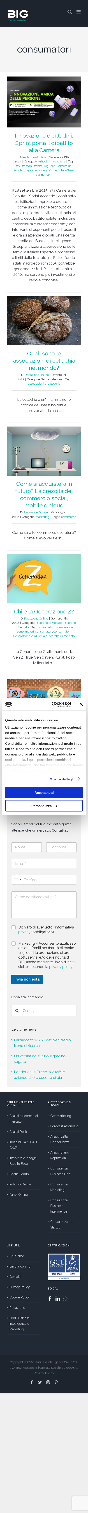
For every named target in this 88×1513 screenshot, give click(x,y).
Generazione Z (23, 636)
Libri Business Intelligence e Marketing (19, 1323)
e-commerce (67, 517)
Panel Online (18, 1194)
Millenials (40, 636)
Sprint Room (44, 174)
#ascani (27, 166)
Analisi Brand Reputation (59, 1155)
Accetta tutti (44, 793)
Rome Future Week (62, 170)
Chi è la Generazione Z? (44, 611)
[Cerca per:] (44, 1010)
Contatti (15, 1277)
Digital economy (36, 170)
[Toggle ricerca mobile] (69, 11)
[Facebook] (50, 1298)
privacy (24, 932)
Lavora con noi (20, 1266)
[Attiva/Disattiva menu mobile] (78, 11)
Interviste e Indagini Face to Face (23, 1160)
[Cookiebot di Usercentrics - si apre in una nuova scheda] (53, 704)
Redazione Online (34, 157)
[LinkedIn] (58, 1298)
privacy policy (60, 967)
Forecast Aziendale (64, 1126)
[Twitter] (40, 1382)
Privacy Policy (19, 1287)
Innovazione (57, 161)
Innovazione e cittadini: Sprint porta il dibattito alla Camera (44, 142)
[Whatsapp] (65, 1298)
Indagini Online (20, 1184)
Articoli (43, 161)
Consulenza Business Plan (60, 1171)
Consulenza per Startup (62, 1224)
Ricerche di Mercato (49, 622)
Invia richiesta (27, 979)
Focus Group (19, 1174)
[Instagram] (48, 1382)
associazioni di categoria (44, 383)
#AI (18, 166)
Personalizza (41, 806)
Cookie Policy (19, 1297)
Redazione (17, 1307)
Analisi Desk (18, 1132)
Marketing (42, 517)
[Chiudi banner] (81, 704)
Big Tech (50, 166)
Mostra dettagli (62, 779)
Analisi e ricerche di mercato (23, 1118)
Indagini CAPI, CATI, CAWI (23, 1145)
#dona (38, 166)
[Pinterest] (56, 1382)
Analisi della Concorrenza (59, 1139)
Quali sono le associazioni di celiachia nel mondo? (44, 360)
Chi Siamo (16, 1256)
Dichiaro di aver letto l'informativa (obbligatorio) (46, 929)
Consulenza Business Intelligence (59, 1205)
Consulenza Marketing (59, 1187)
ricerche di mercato (62, 636)
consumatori (46, 627)
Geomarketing (60, 1116)
